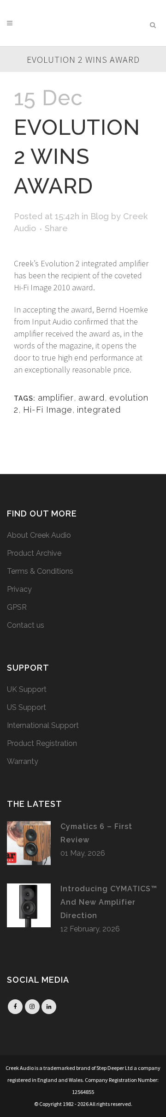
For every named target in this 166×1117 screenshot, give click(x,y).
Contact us (25, 625)
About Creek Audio (39, 535)
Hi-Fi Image (47, 409)
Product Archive (34, 553)
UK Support (27, 689)
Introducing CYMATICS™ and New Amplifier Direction (108, 902)
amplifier (56, 397)
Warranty (22, 761)
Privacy (19, 589)
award (91, 397)
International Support (43, 725)
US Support (26, 707)
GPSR (17, 607)
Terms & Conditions (40, 571)
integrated (99, 409)
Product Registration (42, 743)
